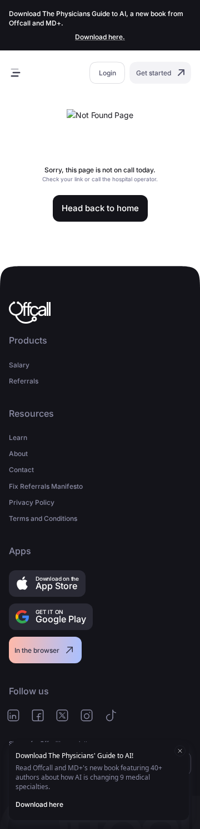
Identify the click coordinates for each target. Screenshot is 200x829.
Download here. (100, 37)
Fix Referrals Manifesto (46, 486)
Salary (19, 365)
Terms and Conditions (43, 518)
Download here (39, 804)
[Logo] (30, 312)
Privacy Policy (31, 502)
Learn (18, 437)
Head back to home (100, 208)
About (18, 453)
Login (107, 73)
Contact (21, 469)
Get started (153, 73)
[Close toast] (180, 750)
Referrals (23, 381)
